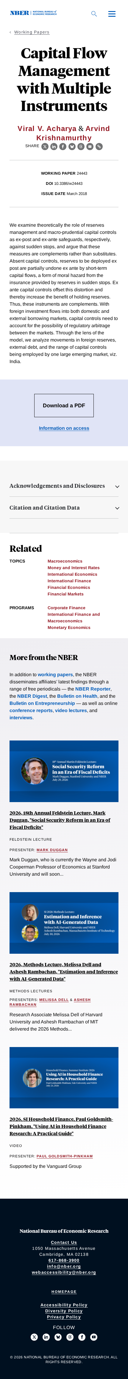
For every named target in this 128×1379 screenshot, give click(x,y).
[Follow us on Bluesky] (58, 1337)
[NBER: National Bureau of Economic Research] (35, 13)
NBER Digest (32, 696)
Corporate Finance (66, 607)
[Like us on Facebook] (81, 1337)
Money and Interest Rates (74, 567)
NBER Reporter (92, 688)
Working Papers (32, 32)
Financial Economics (69, 587)
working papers (55, 674)
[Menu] (111, 13)
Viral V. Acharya (47, 128)
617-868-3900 (64, 1260)
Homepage (64, 1292)
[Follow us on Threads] (70, 1337)
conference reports (31, 710)
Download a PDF (64, 406)
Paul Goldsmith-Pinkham (65, 1156)
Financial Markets (66, 594)
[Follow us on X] (34, 1337)
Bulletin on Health (77, 696)
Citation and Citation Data (45, 507)
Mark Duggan (52, 850)
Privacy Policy (64, 1316)
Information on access (64, 428)
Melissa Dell (54, 1000)
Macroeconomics (65, 561)
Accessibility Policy (64, 1304)
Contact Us (64, 1242)
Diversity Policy (64, 1310)
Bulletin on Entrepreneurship (42, 703)
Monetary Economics (69, 627)
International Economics (72, 574)
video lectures (71, 710)
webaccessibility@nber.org (64, 1272)
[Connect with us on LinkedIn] (46, 1337)
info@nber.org (64, 1266)
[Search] (94, 13)
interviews (21, 717)
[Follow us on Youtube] (93, 1337)
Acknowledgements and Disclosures (57, 485)
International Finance (69, 580)
